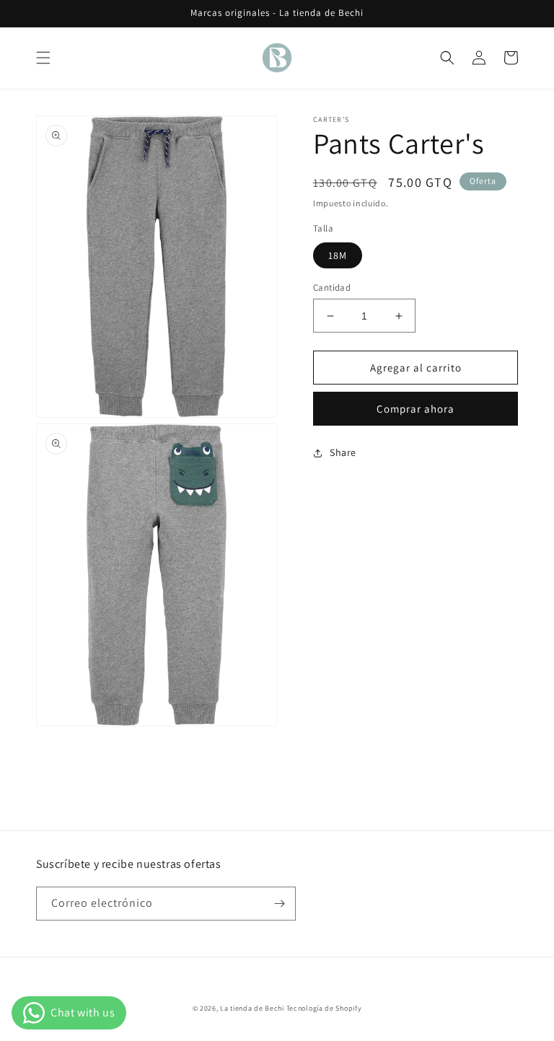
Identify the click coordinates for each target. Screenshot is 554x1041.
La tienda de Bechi (252, 1008)
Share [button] (343, 452)
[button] (43, 58)
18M (337, 255)
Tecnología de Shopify (324, 1008)
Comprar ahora (415, 409)
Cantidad (332, 287)
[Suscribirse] (279, 904)
